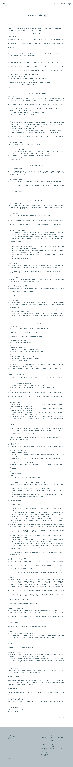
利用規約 (52, 740)
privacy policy (60, 737)
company (44, 737)
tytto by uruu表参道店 (44, 752)
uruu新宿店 (44, 755)
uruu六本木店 (44, 751)
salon (44, 735)
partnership (60, 735)
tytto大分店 (60, 748)
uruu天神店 (52, 746)
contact (52, 737)
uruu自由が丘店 (44, 748)
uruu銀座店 (44, 749)
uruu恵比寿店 (44, 746)
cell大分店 (60, 746)
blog (52, 735)
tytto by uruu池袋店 (44, 754)
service (35, 735)
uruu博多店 (52, 748)
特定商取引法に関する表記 (60, 740)
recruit (35, 737)
